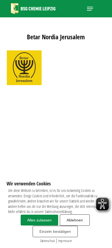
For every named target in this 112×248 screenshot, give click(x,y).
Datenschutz (47, 240)
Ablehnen (75, 220)
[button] (90, 8)
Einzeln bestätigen (55, 231)
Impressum (65, 240)
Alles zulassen (39, 220)
